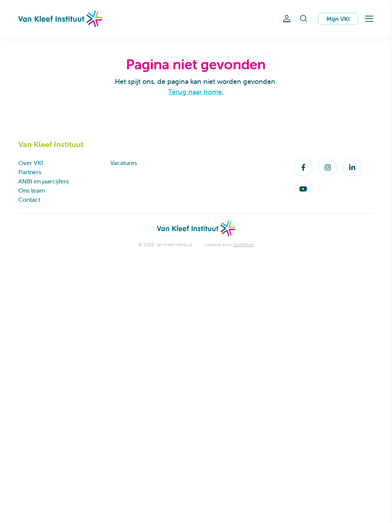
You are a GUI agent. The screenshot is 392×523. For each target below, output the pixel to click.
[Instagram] (327, 167)
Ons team (31, 190)
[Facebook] (303, 167)
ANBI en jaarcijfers (43, 181)
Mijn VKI (338, 19)
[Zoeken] (303, 18)
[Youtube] (303, 189)
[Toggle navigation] (369, 18)
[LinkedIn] (352, 167)
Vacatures (123, 163)
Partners (29, 172)
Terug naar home (195, 91)
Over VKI (30, 163)
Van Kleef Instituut (60, 18)
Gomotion (243, 244)
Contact (29, 199)
